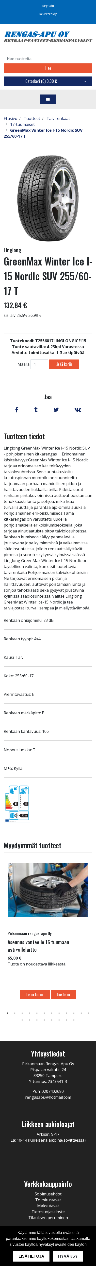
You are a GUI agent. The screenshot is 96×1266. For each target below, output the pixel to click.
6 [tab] (44, 1013)
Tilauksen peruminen (48, 1217)
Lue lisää (63, 995)
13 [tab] (22, 1020)
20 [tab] (73, 1020)
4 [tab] (29, 1013)
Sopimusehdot (48, 1194)
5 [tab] (36, 1013)
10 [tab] (73, 1013)
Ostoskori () (41, 81)
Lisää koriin (64, 364)
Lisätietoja (31, 1256)
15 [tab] (36, 1020)
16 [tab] (44, 1020)
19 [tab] (66, 1020)
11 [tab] (81, 1013)
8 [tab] (59, 1013)
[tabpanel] (48, 928)
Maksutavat (48, 1206)
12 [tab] (88, 1013)
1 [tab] (7, 1013)
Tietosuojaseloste (48, 1211)
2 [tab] (14, 1013)
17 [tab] (51, 1020)
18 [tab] (59, 1020)
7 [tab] (51, 1013)
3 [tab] (22, 1013)
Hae (48, 68)
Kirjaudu (48, 6)
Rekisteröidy (48, 14)
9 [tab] (66, 1013)
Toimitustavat (48, 1200)
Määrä (23, 364)
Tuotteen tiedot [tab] (24, 436)
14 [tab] (29, 1020)
